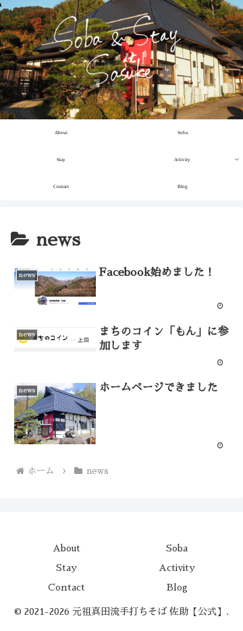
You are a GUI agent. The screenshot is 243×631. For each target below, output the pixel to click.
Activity (177, 567)
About (66, 548)
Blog (177, 587)
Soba (177, 548)
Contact (66, 587)
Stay (66, 567)
